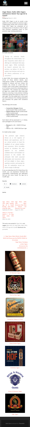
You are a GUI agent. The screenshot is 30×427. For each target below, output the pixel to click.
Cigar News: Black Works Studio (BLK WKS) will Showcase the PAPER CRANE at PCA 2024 (15, 238)
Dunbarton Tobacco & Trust (15, 319)
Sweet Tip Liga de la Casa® (9, 227)
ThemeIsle (21, 423)
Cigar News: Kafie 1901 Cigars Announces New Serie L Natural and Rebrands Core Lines (20, 205)
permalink (5, 229)
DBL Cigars (15, 414)
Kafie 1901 (24, 225)
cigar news (9, 225)
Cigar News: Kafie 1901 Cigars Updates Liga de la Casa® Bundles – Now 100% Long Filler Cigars (8, 205)
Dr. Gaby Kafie (16, 225)
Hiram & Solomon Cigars (15, 391)
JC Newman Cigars (15, 273)
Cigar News (19, 223)
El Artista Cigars (15, 367)
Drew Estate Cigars (15, 343)
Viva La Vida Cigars (15, 295)
